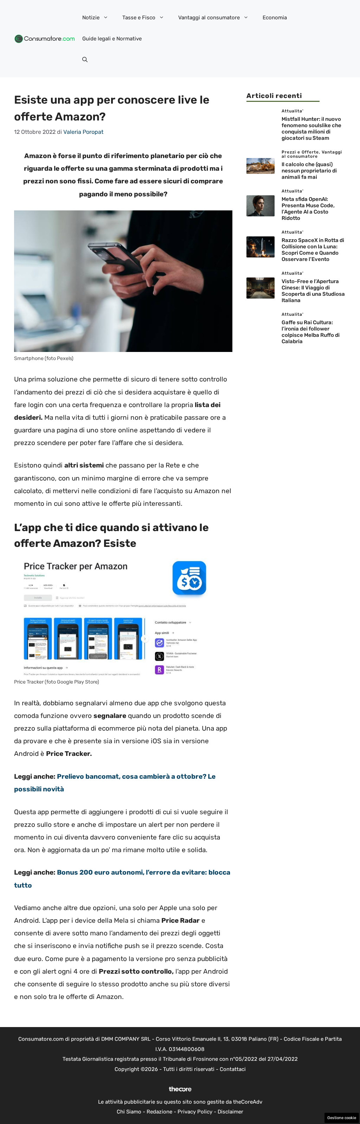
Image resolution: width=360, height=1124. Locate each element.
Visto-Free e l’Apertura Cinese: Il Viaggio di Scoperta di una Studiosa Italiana (313, 290)
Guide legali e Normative (112, 38)
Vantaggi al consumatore (209, 17)
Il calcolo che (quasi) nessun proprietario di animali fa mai (309, 170)
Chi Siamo (129, 1112)
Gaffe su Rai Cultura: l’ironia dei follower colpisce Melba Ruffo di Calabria (311, 332)
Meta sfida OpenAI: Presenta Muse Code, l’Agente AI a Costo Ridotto (308, 208)
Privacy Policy (195, 1112)
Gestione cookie (341, 1118)
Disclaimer (230, 1112)
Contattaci (233, 1069)
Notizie (90, 17)
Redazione (159, 1112)
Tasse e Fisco (138, 17)
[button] (85, 59)
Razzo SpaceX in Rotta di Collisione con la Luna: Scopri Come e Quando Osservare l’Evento (313, 249)
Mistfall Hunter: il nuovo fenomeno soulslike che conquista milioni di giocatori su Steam (311, 128)
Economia (275, 17)
